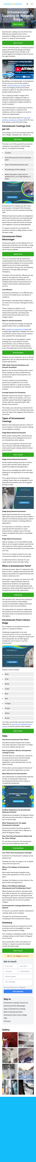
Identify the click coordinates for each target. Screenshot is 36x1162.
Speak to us (18, 254)
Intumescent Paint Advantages (14, 1006)
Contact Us (18, 595)
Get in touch (18, 24)
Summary (7, 1021)
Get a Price (18, 139)
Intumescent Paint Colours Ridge (15, 1015)
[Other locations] (27, 4)
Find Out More (18, 353)
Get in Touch (18, 43)
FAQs (5, 1018)
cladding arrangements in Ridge (17, 329)
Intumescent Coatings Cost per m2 (16, 1003)
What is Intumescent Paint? (13, 1012)
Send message (18, 991)
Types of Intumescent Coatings (14, 1009)
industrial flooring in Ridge (17, 85)
